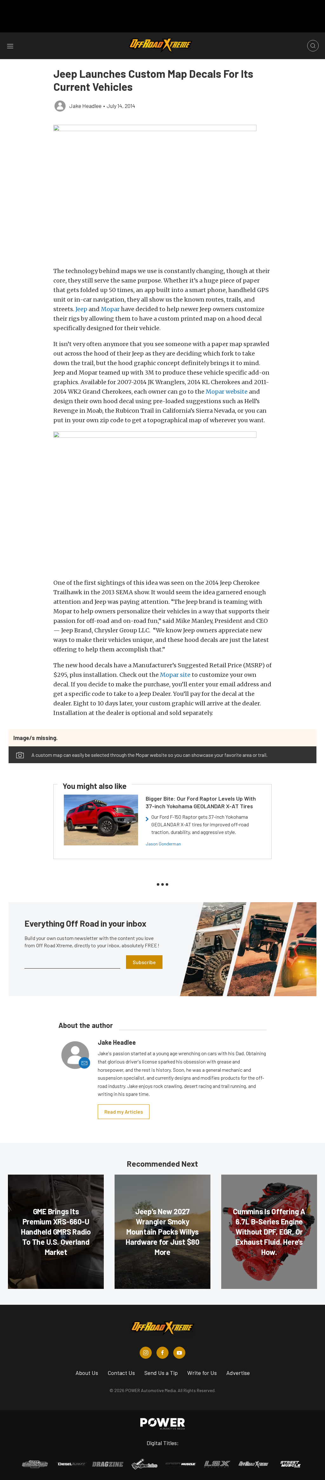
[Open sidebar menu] (10, 46)
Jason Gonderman (163, 843)
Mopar (110, 309)
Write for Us (202, 1372)
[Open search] (313, 45)
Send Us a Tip (161, 1372)
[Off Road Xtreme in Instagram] (146, 1353)
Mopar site (175, 674)
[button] (162, 192)
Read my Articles (123, 1112)
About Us (87, 1372)
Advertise (238, 1372)
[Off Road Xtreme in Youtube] (179, 1353)
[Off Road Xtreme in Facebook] (162, 1353)
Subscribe (144, 962)
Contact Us (121, 1372)
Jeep (81, 309)
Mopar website (227, 391)
